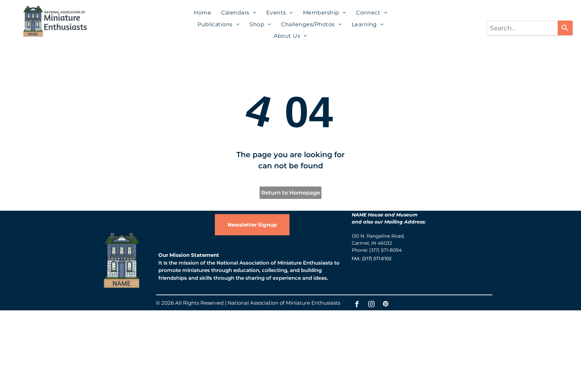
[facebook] (356, 304)
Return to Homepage (290, 193)
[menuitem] (202, 13)
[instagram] (371, 304)
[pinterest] (385, 304)
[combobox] (522, 28)
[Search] (565, 28)
